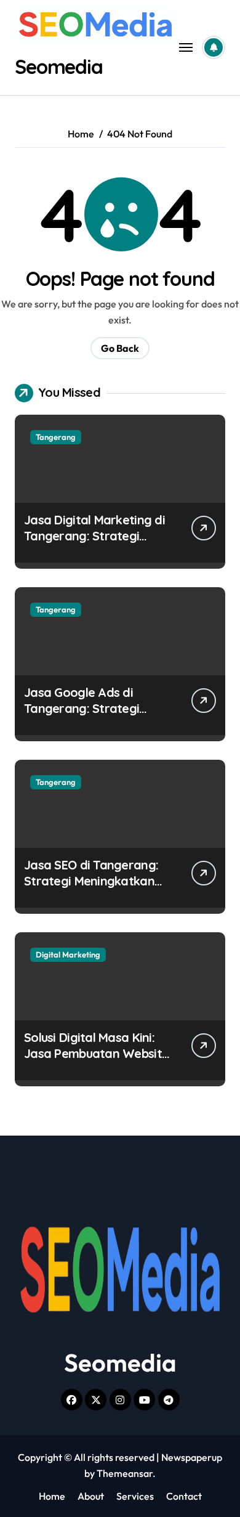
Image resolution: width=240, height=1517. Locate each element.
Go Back (120, 348)
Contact (184, 1496)
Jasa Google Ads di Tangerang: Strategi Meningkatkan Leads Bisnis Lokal (83, 716)
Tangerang (56, 437)
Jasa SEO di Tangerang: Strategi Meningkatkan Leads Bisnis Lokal (91, 881)
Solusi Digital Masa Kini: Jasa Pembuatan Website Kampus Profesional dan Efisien (96, 1061)
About (91, 1496)
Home (52, 1496)
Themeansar (125, 1473)
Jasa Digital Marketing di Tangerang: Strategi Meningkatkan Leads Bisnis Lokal (94, 543)
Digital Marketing (68, 954)
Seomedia (59, 66)
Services (135, 1496)
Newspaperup (191, 1457)
